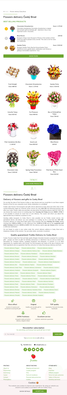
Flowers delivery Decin (51, 290)
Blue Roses (21, 36)
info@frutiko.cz (41, 345)
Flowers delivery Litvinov (51, 267)
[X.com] (33, 349)
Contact (5, 377)
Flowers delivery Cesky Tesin (13, 267)
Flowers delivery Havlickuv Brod (31, 290)
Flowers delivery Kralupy (11, 251)
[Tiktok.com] (41, 349)
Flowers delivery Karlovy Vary (31, 251)
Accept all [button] (40, 391)
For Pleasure (33, 112)
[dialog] (33, 387)
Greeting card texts (54, 379)
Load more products (33, 183)
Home (6, 11)
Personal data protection (33, 377)
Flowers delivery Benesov (30, 256)
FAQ (27, 373)
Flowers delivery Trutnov (30, 279)
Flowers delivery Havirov (11, 281)
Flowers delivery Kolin (11, 273)
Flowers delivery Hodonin (12, 270)
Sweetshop (6, 373)
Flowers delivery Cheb (11, 287)
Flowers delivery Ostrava (44, 265)
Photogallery (7, 379)
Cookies (28, 379)
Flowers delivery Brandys (47, 256)
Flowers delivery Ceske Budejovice (48, 262)
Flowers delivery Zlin (10, 265)
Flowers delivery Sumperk (30, 270)
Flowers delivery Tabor (44, 273)
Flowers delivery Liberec (45, 248)
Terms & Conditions (32, 375)
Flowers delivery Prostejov (45, 284)
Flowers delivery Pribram (11, 292)
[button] (25, 391)
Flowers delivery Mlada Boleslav (52, 251)
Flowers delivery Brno (28, 248)
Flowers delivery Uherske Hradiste (32, 295)
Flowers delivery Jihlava (29, 259)
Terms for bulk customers (56, 375)
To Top (33, 180)
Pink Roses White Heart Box (54, 171)
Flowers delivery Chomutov (29, 287)
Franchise (51, 370)
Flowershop (7, 370)
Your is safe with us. (34, 338)
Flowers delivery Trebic (28, 284)
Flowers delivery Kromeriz (46, 292)
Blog (50, 368)
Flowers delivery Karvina (45, 281)
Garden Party (21, 45)
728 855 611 (27, 345)
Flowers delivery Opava (47, 287)
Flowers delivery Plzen (11, 254)
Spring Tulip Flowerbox (33, 170)
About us (6, 368)
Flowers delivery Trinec (11, 276)
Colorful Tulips (13, 112)
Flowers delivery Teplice (27, 265)
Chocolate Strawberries (25, 26)
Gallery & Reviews (54, 377)
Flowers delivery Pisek (11, 284)
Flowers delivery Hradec (11, 259)
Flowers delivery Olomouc (12, 262)
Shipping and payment (32, 368)
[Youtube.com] (37, 349)
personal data (31, 338)
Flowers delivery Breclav (11, 290)
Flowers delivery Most (29, 281)
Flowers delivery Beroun (11, 256)
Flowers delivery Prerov (28, 276)
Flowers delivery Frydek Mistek (49, 279)
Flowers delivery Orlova (27, 273)
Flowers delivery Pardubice (29, 254)
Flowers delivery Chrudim (12, 295)
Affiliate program (54, 373)
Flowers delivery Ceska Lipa (46, 276)
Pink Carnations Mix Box (13, 142)
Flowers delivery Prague (11, 248)
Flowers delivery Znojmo (48, 270)
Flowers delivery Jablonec (12, 279)
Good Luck (33, 142)
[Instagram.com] (29, 349)
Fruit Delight (12, 84)
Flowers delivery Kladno (46, 259)
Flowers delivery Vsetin (29, 292)
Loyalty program (31, 370)
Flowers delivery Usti (46, 254)
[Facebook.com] (25, 349)
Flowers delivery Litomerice (32, 267)
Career (5, 375)
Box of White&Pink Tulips (54, 113)
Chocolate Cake (12, 170)
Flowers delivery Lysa (29, 262)
